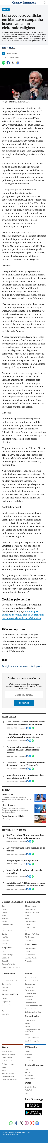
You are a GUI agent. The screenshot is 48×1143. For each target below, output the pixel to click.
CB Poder (28, 1058)
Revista (27, 1072)
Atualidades (29, 1075)
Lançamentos (29, 987)
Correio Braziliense (12, 902)
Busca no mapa (30, 984)
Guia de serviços (30, 993)
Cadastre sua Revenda (9, 1079)
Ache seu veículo (7, 1051)
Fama (4, 978)
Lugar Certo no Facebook (33, 1006)
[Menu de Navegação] (3, 3)
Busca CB (5, 961)
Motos (4, 1070)
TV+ (3, 1011)
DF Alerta (28, 1051)
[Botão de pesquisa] (45, 3)
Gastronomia (6, 984)
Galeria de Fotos (30, 1003)
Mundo (4, 921)
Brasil (4, 915)
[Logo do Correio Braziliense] (24, 2)
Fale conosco (29, 940)
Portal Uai (28, 1090)
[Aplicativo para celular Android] (33, 1113)
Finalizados (28, 961)
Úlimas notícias (30, 990)
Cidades (4, 909)
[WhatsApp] (3, 63)
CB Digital (5, 958)
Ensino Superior (30, 909)
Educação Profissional (32, 934)
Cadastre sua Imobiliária (33, 1012)
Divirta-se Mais (10, 994)
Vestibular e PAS (30, 928)
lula (16, 666)
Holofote (5, 937)
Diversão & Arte (7, 925)
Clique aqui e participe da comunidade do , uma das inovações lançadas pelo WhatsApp (23, 614)
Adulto (27, 1035)
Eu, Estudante (32, 902)
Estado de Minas (30, 1087)
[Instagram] (27, 1123)
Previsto (28, 952)
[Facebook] (8, 63)
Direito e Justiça (7, 955)
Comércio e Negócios (32, 1041)
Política (12, 48)
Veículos (27, 1026)
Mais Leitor (5, 1014)
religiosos (37, 666)
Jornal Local (29, 1055)
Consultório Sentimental (10, 981)
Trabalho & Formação (32, 912)
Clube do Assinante (8, 964)
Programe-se (6, 1002)
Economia (5, 918)
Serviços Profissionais (32, 1038)
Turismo (4, 943)
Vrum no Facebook (8, 1073)
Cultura (27, 925)
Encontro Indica (30, 1078)
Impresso (7, 947)
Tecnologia (5, 940)
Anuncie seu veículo (8, 1055)
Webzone (5, 987)
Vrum (5, 1047)
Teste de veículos (7, 1061)
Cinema (4, 998)
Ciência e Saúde (7, 931)
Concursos (31, 944)
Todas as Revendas (8, 1076)
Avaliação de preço (8, 1064)
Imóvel (29, 973)
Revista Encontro (34, 1065)
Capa (3, 906)
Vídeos (4, 1067)
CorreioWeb (8, 973)
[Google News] (17, 63)
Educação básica (30, 906)
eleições (7, 666)
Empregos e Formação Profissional (32, 1031)
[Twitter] (13, 63)
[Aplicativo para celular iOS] (33, 1105)
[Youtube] (32, 1123)
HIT (3, 1008)
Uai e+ (27, 1093)
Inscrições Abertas (31, 958)
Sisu (26, 931)
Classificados (32, 1016)
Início (4, 48)
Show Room (29, 996)
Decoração (28, 999)
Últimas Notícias (30, 921)
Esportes (5, 928)
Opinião (4, 934)
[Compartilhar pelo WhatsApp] (33, 728)
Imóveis (27, 1023)
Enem (27, 918)
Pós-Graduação (30, 937)
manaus (25, 666)
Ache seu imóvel (30, 978)
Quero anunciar (30, 1020)
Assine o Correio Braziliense (11, 967)
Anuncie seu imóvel (31, 981)
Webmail (5, 990)
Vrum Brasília (29, 1061)
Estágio (27, 915)
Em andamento (30, 955)
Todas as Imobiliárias (32, 1009)
